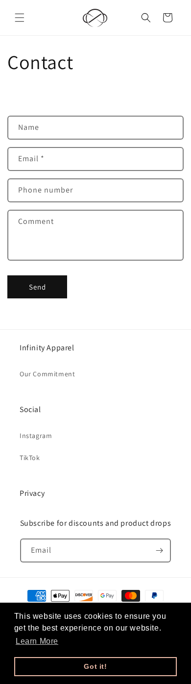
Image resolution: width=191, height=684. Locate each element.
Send (37, 287)
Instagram (36, 435)
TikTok (30, 457)
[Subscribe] (159, 550)
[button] (19, 17)
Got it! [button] (95, 666)
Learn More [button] (37, 641)
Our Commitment (47, 373)
